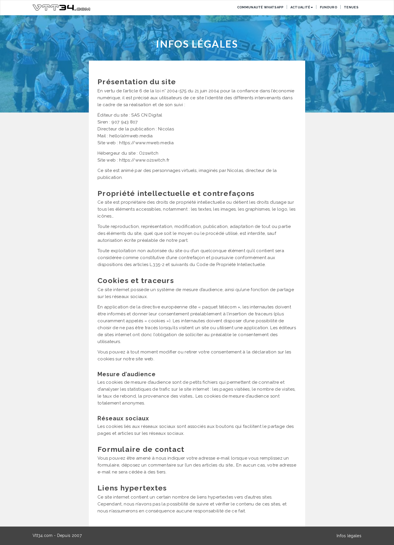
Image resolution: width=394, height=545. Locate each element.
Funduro (328, 7)
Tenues (351, 7)
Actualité (300, 7)
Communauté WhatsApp (260, 7)
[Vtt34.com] (61, 7)
